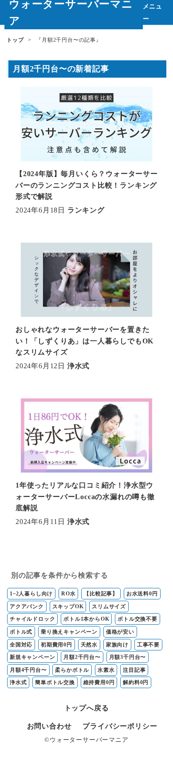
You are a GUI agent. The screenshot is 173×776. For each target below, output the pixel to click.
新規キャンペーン (32, 657)
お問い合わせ (49, 726)
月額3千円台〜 (127, 657)
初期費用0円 (56, 645)
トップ (15, 40)
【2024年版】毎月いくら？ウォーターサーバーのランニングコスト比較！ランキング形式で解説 (87, 185)
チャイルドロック (32, 619)
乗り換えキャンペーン (69, 632)
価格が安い (120, 632)
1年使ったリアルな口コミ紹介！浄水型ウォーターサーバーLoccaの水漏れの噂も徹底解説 (85, 496)
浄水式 (78, 366)
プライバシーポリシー (120, 726)
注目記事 (134, 670)
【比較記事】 (101, 594)
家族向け (117, 645)
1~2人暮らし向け (31, 594)
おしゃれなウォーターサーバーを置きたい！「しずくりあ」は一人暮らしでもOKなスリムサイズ (84, 341)
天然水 (89, 645)
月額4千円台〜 (28, 670)
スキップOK (68, 606)
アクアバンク (27, 606)
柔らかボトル (72, 670)
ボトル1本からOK (86, 619)
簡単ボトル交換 (55, 682)
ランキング (86, 210)
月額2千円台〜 (82, 657)
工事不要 (148, 645)
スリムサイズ (109, 606)
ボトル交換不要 (137, 619)
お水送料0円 (142, 594)
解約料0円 (136, 682)
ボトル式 (21, 632)
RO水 (68, 594)
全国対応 (21, 645)
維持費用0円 (99, 682)
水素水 (106, 670)
